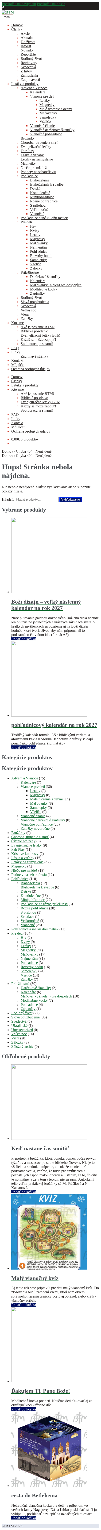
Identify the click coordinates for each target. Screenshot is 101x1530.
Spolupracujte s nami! (37, 344)
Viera (25, 314)
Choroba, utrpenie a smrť (39, 142)
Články (16, 29)
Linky (15, 352)
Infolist (26, 46)
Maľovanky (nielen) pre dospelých (56, 285)
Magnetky (46, 105)
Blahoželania (39, 180)
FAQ (15, 348)
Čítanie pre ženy (23, 841)
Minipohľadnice (42, 197)
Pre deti (26, 222)
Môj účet (17, 365)
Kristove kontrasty (25, 854)
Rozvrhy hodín (41, 256)
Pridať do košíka (23, 639)
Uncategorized (22, 1030)
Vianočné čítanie (42, 126)
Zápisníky (37, 293)
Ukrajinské (19, 1026)
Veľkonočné (39, 210)
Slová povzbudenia (35, 302)
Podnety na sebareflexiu (38, 172)
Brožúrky (28, 138)
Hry (33, 226)
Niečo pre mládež (34, 168)
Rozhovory (29, 63)
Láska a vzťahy (32, 155)
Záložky (36, 268)
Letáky (44, 100)
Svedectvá (28, 67)
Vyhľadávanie (70, 499)
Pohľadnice (29, 176)
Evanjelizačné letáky (36, 147)
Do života (28, 42)
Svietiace (27, 917)
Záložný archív (22, 1046)
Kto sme (17, 323)
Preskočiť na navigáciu (19, 4)
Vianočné (37, 214)
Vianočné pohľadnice (46, 134)
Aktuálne (27, 38)
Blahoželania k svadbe (46, 184)
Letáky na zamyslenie (37, 159)
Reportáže (28, 54)
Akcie (25, 33)
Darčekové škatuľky (45, 277)
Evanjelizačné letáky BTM (40, 335)
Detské (35, 189)
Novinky (27, 50)
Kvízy (34, 230)
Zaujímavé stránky (34, 356)
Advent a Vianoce (34, 88)
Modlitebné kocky (43, 289)
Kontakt (17, 360)
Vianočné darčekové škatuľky (52, 130)
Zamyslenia (29, 75)
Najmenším (38, 247)
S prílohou (38, 205)
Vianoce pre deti (42, 96)
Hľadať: (8, 499)
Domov (17, 25)
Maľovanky (48, 113)
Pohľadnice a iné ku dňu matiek (44, 218)
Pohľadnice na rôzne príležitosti (44, 904)
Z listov (26, 71)
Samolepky (47, 117)
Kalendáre (37, 92)
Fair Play (27, 151)
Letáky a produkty (25, 84)
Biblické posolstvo (34, 331)
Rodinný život (31, 59)
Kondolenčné (40, 193)
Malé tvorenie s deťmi (55, 109)
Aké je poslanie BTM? (37, 327)
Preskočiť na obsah (51, 4)
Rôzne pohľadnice (44, 201)
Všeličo (45, 121)
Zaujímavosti (30, 80)
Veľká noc (28, 310)
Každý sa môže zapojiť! (38, 340)
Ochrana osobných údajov (30, 369)
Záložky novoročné (35, 828)
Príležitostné (30, 272)
